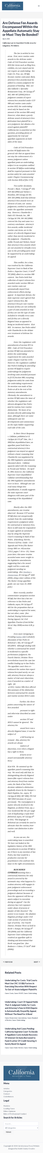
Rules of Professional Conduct (15, 1114)
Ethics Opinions (10, 1111)
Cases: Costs (9, 993)
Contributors (9, 1097)
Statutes (7, 1106)
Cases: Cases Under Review (14, 1048)
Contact (7, 1094)
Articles (6, 1089)
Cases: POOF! (18, 993)
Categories (8, 1091)
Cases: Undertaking (30, 993)
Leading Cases (9, 1109)
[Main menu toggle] (39, 6)
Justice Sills (21, 637)
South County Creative (26, 1149)
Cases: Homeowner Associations (16, 1018)
